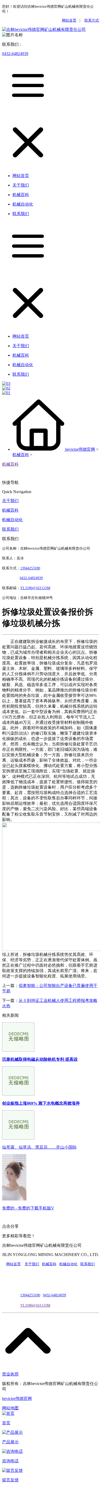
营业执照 (10, 1374)
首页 (6, 1423)
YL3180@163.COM (35, 1305)
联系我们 (10, 529)
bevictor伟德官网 (80, 449)
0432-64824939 (15, 53)
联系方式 (91, 20)
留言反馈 (10, 1480)
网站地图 (10, 1408)
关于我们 (10, 500)
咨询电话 (10, 1461)
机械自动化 (12, 520)
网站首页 (69, 20)
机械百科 (20, 454)
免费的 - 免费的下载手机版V (28, 1208)
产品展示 (10, 1442)
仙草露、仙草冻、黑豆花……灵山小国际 (39, 1147)
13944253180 (30, 568)
